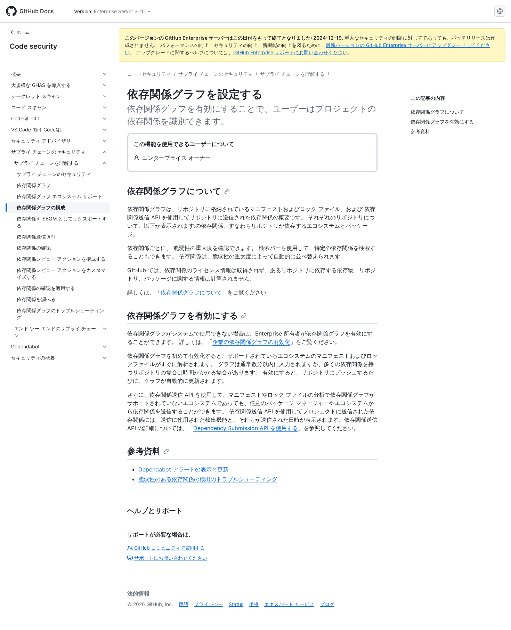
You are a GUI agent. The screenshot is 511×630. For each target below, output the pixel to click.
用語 (183, 604)
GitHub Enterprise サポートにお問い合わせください (290, 52)
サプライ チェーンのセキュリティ (215, 74)
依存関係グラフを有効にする (182, 315)
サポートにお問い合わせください (170, 558)
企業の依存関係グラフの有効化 (251, 341)
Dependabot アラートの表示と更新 (183, 469)
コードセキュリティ (149, 74)
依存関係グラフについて (174, 191)
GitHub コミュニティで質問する (169, 548)
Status (236, 604)
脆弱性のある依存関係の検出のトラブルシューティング (207, 479)
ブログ (327, 604)
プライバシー (208, 604)
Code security (33, 46)
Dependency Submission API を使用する (245, 428)
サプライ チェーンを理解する (292, 74)
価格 (254, 604)
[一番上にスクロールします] (496, 615)
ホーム (23, 32)
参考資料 (144, 451)
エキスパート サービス (289, 604)
